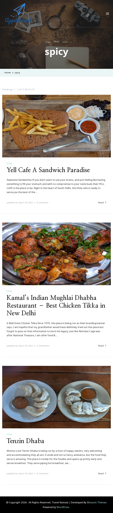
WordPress (63, 507)
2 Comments (42, 346)
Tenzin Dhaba (25, 441)
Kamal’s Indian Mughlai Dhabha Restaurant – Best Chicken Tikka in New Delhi (56, 306)
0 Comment (42, 203)
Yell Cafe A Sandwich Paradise (48, 170)
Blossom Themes (96, 502)
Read (101, 202)
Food (9, 163)
